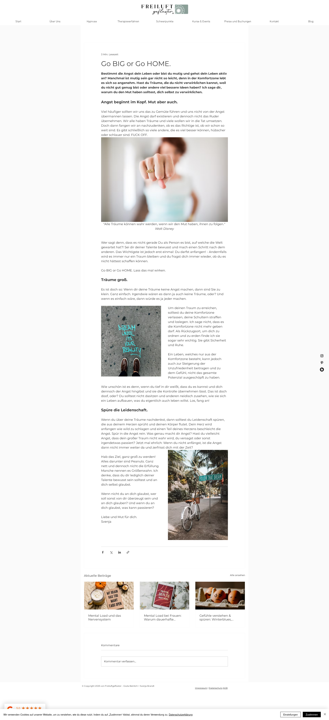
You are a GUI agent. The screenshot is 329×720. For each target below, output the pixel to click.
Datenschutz (215, 688)
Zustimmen (312, 714)
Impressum (201, 688)
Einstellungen (290, 714)
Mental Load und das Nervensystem (104, 617)
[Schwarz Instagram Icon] (322, 356)
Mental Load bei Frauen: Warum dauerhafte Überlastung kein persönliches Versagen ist (163, 617)
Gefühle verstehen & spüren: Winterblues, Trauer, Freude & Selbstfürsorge (215, 617)
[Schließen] (325, 714)
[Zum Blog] (322, 369)
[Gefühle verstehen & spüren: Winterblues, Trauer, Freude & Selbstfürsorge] (220, 595)
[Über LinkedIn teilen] (119, 552)
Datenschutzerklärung (181, 714)
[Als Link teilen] (128, 552)
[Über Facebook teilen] (102, 552)
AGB (225, 688)
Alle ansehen (237, 575)
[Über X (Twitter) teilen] (111, 552)
